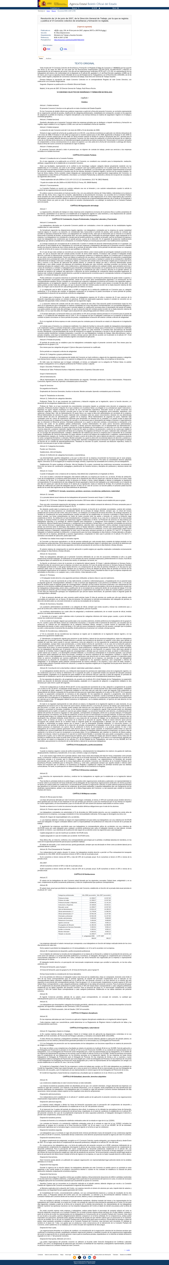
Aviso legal (68, 1254)
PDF (48, 49)
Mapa (61, 1254)
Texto (41, 58)
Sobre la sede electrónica (51, 1254)
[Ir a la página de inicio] (92, 4)
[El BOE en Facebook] (84, 1258)
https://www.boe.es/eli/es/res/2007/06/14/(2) (69, 40)
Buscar (54, 11)
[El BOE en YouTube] (94, 1258)
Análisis (48, 58)
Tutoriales (115, 1254)
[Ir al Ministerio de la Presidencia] (53, 3)
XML (65, 49)
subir (128, 1250)
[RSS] (74, 1258)
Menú (114, 8)
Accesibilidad (76, 1254)
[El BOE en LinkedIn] (89, 1258)
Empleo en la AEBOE (125, 1254)
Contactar (40, 1254)
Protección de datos (87, 1254)
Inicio (48, 11)
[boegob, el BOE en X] (79, 1258)
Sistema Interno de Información (102, 1254)
